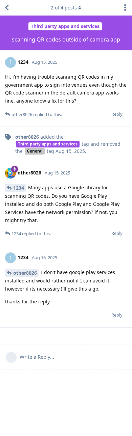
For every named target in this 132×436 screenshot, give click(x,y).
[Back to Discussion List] (7, 8)
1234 (18, 188)
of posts (64, 7)
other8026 (25, 273)
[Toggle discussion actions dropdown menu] (125, 8)
